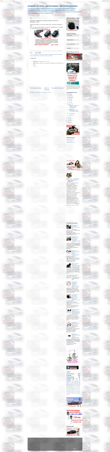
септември (71, 113)
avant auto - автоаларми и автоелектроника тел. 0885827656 (74, 180)
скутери (77, 393)
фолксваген (36, 55)
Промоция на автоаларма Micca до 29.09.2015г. (75, 323)
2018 (69, 122)
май (70, 98)
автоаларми (41, 54)
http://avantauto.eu (70, 139)
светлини (73, 393)
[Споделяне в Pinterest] (40, 52)
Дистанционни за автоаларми (75, 276)
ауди (49, 54)
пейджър (73, 392)
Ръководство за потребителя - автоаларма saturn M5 (76, 227)
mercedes (46, 55)
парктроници (68, 392)
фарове (67, 394)
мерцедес (55, 54)
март (70, 95)
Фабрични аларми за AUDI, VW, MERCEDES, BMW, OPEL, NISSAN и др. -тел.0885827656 (76, 311)
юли (70, 102)
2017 (69, 120)
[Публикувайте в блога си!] (36, 52)
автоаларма (36, 54)
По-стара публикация (57, 88)
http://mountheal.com (70, 142)
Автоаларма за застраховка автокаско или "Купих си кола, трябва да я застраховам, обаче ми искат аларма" (73, 297)
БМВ (52, 54)
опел (67, 384)
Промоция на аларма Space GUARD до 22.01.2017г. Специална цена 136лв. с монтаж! (75, 284)
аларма (46, 54)
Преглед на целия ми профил (72, 205)
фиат (72, 386)
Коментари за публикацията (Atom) (43, 92)
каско (67, 386)
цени (76, 378)
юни (70, 100)
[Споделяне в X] (38, 52)
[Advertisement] (72, 151)
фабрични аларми (75, 384)
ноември (71, 115)
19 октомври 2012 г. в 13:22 (43, 61)
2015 (69, 118)
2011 (69, 94)
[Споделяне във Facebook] (39, 52)
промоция (68, 381)
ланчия (73, 389)
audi (40, 55)
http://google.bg (69, 140)
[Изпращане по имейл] (35, 52)
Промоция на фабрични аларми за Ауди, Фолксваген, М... (74, 106)
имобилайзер (75, 383)
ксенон (69, 389)
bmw (42, 55)
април (70, 97)
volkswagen (50, 55)
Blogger (74, 448)
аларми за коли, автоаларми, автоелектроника (52, 6)
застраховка (78, 388)
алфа (72, 382)
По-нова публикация (35, 88)
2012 (69, 117)
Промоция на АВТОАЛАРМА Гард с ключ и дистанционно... (74, 110)
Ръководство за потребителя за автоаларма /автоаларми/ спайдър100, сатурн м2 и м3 (76, 239)
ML (72, 387)
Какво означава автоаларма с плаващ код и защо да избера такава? (76, 265)
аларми (68, 375)
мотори (77, 389)
